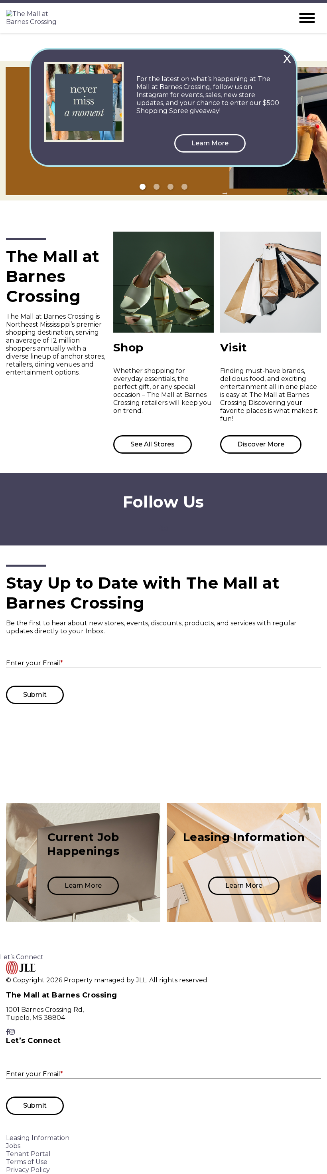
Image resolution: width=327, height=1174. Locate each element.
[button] (210, 143)
